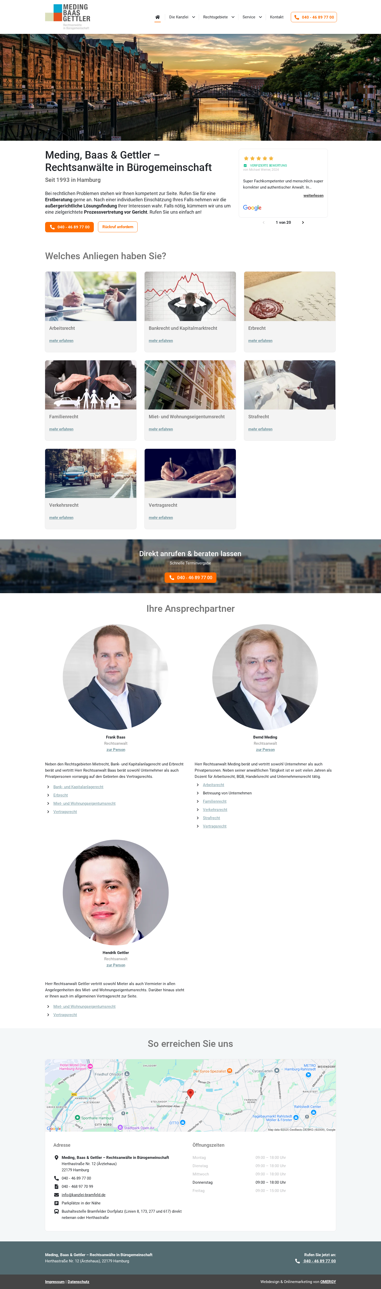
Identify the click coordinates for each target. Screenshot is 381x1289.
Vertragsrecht (65, 811)
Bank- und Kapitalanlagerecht (78, 787)
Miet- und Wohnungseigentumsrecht (84, 803)
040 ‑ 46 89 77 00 (194, 577)
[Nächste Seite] (303, 222)
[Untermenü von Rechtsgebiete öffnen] (233, 17)
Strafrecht (211, 818)
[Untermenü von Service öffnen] (260, 17)
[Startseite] (67, 17)
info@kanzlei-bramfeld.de (83, 1195)
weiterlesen (313, 195)
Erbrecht (60, 795)
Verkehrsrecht (215, 809)
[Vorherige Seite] (263, 222)
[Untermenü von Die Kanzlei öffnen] (193, 17)
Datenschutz (78, 1281)
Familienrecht (215, 801)
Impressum (55, 1281)
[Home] (157, 17)
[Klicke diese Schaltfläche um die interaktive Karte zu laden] (190, 1095)
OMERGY (328, 1281)
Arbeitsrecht (213, 785)
